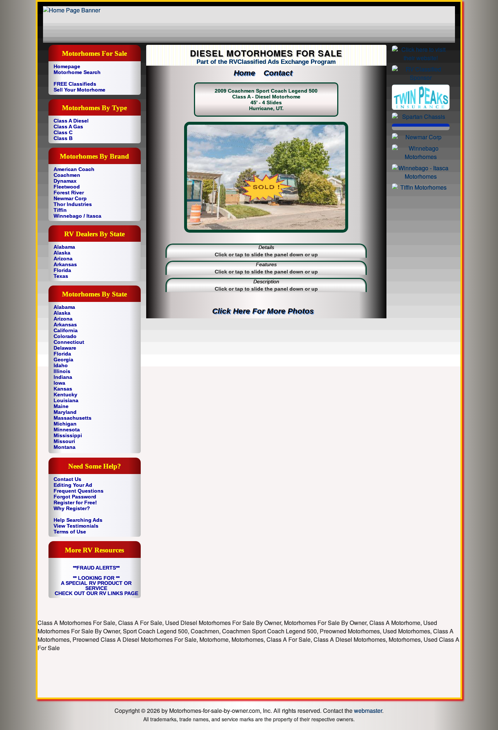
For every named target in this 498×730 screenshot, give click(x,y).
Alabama (64, 247)
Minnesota (67, 429)
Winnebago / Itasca (77, 216)
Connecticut (69, 342)
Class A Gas (68, 126)
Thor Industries (73, 204)
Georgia (63, 359)
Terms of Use (70, 532)
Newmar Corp (70, 198)
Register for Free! (75, 502)
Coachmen (67, 175)
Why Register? (72, 508)
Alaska (62, 253)
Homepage (67, 66)
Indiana (63, 377)
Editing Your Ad (73, 485)
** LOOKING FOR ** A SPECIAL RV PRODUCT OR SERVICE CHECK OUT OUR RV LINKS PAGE (96, 585)
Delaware (65, 348)
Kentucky (65, 394)
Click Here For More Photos (266, 311)
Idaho (61, 365)
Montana (64, 447)
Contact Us (67, 479)
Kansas (63, 389)
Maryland (65, 412)
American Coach (74, 169)
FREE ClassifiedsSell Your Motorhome (79, 87)
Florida (62, 270)
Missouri (64, 441)
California (66, 330)
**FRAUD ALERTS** (96, 568)
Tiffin (60, 210)
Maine (61, 406)
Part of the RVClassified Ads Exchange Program (266, 61)
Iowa (59, 383)
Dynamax (65, 181)
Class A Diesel (71, 121)
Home (248, 73)
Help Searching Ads (78, 520)
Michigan (65, 424)
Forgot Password (75, 497)
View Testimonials (76, 526)
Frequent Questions (79, 491)
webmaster (368, 710)
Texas (61, 276)
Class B (63, 138)
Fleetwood (67, 187)
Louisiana (66, 400)
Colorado (65, 336)
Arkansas (65, 264)
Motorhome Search (77, 72)
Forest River (69, 192)
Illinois (62, 371)
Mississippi (68, 435)
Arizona (63, 258)
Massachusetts (73, 418)
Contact (281, 73)
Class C (63, 132)
